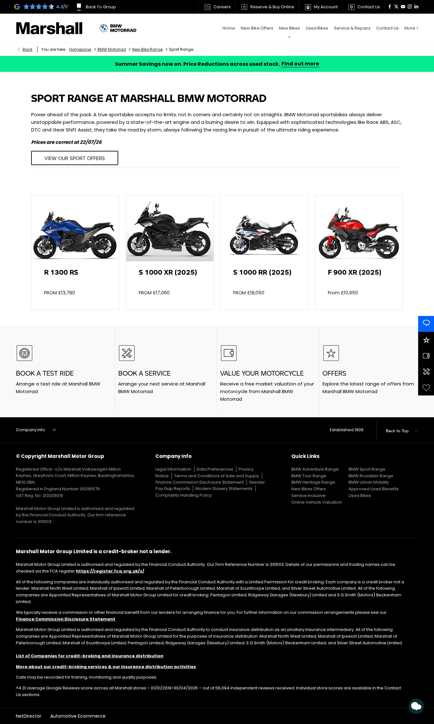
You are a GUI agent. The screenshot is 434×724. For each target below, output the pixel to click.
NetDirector (29, 716)
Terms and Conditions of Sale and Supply (216, 476)
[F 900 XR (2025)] (359, 228)
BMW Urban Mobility (369, 482)
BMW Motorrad (112, 49)
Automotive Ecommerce (77, 716)
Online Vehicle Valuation (316, 502)
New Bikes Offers (308, 489)
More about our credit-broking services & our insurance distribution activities (106, 667)
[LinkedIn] (416, 7)
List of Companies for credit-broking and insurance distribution (89, 656)
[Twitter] (396, 7)
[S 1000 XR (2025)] (170, 228)
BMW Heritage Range (313, 482)
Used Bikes (360, 496)
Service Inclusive (308, 496)
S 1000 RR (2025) (262, 272)
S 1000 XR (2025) (168, 272)
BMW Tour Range (308, 476)
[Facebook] (389, 7)
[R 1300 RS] (75, 228)
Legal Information (173, 469)
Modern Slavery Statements (224, 489)
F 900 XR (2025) (355, 272)
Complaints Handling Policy (183, 495)
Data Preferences (215, 469)
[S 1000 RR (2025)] (264, 228)
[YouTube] (403, 7)
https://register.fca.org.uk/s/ (110, 571)
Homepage (80, 49)
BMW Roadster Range (371, 476)
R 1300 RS (61, 272)
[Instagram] (409, 7)
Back (27, 49)
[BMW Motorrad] (118, 28)
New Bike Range (147, 49)
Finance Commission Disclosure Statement (199, 482)
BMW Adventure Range (315, 469)
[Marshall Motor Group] (54, 28)
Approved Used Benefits (374, 489)
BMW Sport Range (367, 469)
